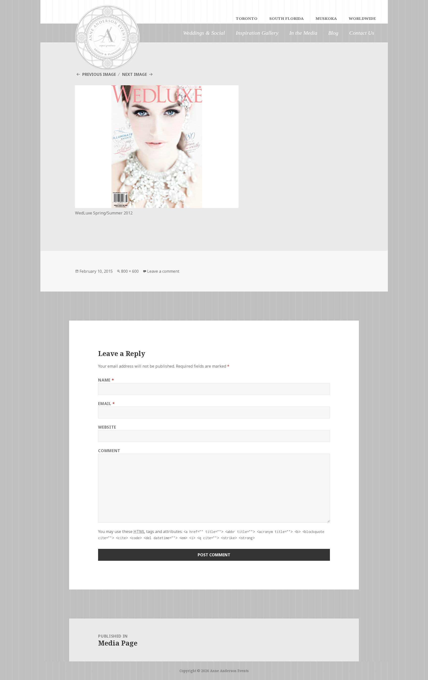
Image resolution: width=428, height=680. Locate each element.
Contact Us (361, 33)
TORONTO (246, 18)
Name (106, 380)
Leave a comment (163, 271)
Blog (333, 33)
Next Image (134, 74)
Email (106, 403)
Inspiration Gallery (257, 33)
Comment (109, 450)
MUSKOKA (326, 18)
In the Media (303, 33)
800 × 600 (130, 271)
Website (107, 427)
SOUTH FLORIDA (286, 18)
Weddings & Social (204, 33)
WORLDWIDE (362, 18)
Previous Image (99, 74)
